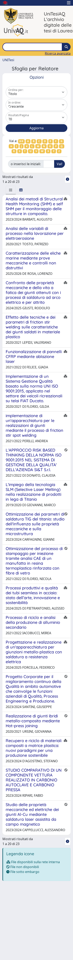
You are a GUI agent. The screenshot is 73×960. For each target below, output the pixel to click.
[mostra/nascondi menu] (69, 3)
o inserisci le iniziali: (26, 164)
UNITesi (8, 60)
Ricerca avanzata (58, 53)
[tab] (11, 190)
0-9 (21, 141)
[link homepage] (6, 3)
